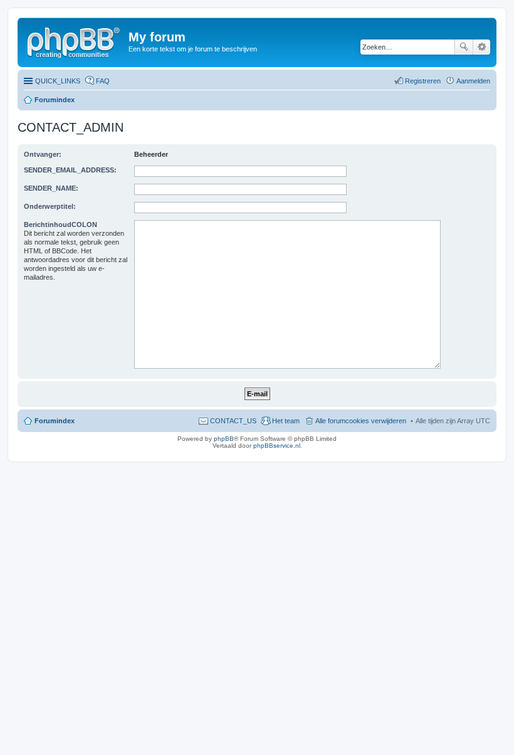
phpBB (224, 438)
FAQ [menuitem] (103, 81)
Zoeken (463, 47)
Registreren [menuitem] (423, 81)
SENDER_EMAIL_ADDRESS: (70, 170)
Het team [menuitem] (286, 421)
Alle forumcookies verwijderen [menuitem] (360, 421)
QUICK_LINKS (57, 81)
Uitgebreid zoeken (481, 47)
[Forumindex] (74, 41)
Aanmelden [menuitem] (473, 81)
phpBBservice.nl (276, 445)
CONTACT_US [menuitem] (233, 421)
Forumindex (54, 99)
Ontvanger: (42, 154)
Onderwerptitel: (50, 206)
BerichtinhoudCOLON (60, 224)
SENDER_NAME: (51, 188)
